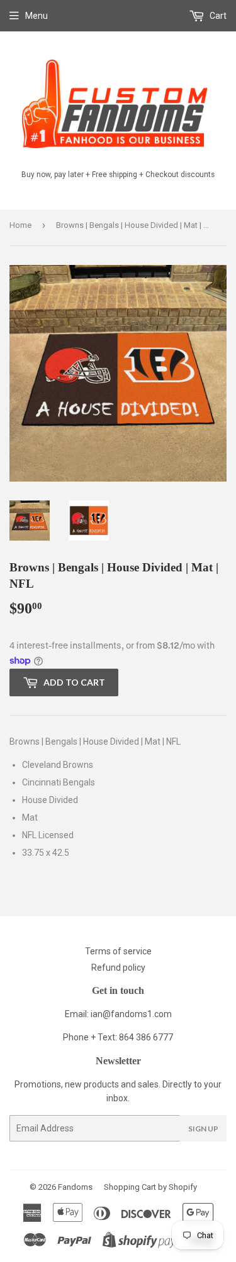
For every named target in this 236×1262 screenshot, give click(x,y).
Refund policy (118, 968)
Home (20, 225)
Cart (217, 16)
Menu (36, 16)
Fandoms (75, 1187)
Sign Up (203, 1128)
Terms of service (118, 951)
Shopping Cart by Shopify (150, 1187)
